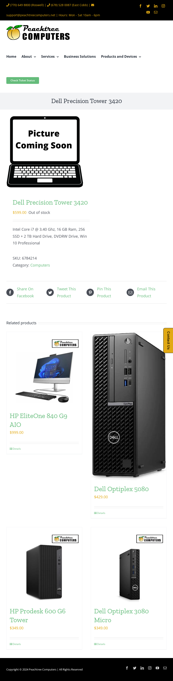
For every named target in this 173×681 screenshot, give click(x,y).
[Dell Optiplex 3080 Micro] (128, 565)
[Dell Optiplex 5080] (128, 406)
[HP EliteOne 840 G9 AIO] (44, 369)
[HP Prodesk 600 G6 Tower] (44, 565)
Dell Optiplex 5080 (121, 489)
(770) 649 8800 (20, 5)
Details (17, 448)
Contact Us (168, 340)
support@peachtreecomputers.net (30, 15)
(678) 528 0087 (61, 5)
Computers (40, 265)
